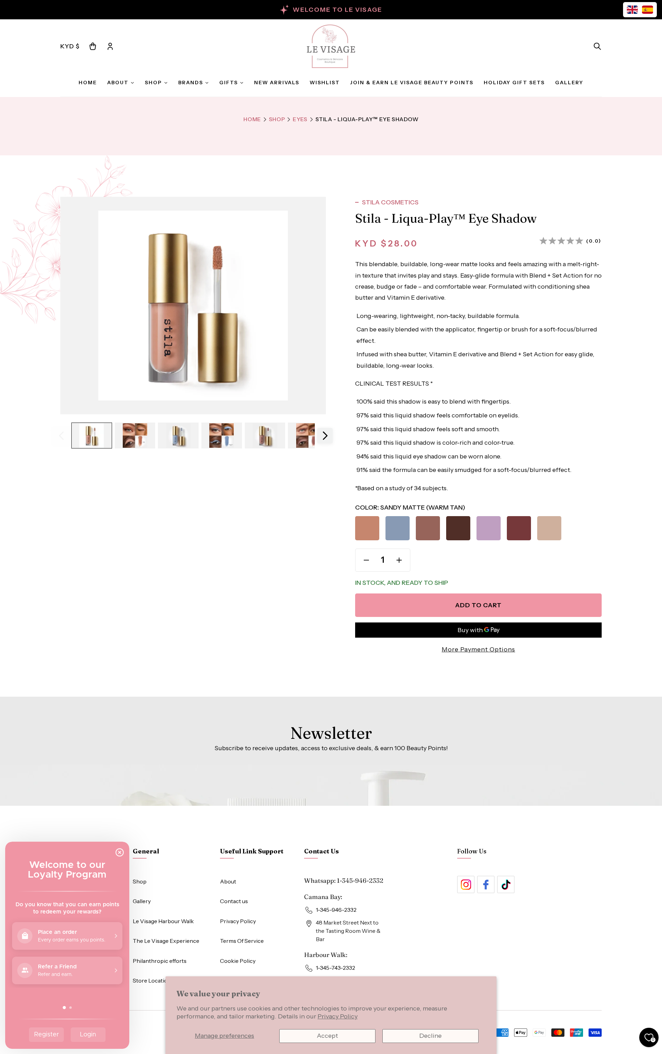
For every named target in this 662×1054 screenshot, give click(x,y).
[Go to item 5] (265, 435)
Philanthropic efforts (160, 960)
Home (252, 119)
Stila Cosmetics (390, 202)
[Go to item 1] (91, 435)
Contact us (234, 901)
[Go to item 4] (221, 435)
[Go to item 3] (178, 435)
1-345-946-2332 (360, 880)
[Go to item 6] (308, 435)
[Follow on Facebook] (485, 884)
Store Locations (153, 980)
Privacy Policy (338, 1016)
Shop (277, 119)
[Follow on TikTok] (505, 884)
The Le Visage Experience (166, 940)
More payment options (478, 649)
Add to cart (478, 605)
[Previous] (61, 435)
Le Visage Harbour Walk (163, 921)
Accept (327, 1036)
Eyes (300, 119)
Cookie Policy (237, 960)
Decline (430, 1036)
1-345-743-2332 (335, 967)
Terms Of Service (242, 940)
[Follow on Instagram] (465, 884)
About (228, 881)
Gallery (142, 901)
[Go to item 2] (135, 435)
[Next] (325, 435)
